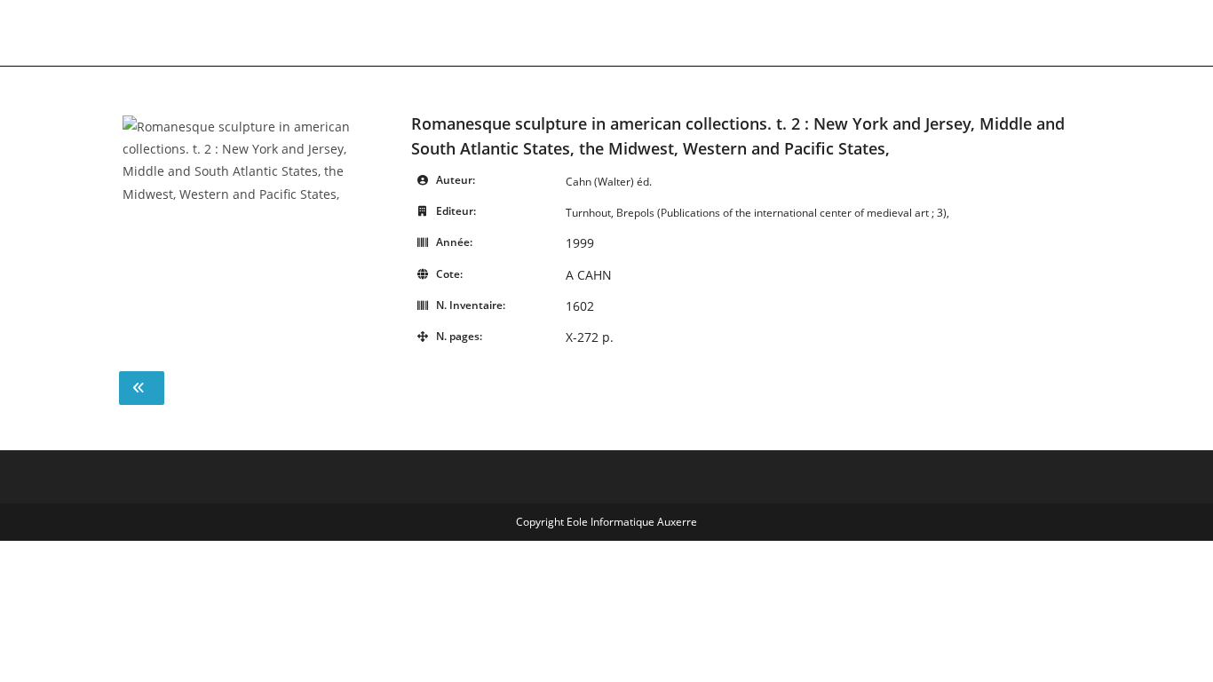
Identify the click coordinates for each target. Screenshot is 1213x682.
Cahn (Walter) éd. (609, 181)
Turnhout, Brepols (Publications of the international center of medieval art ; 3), (757, 212)
